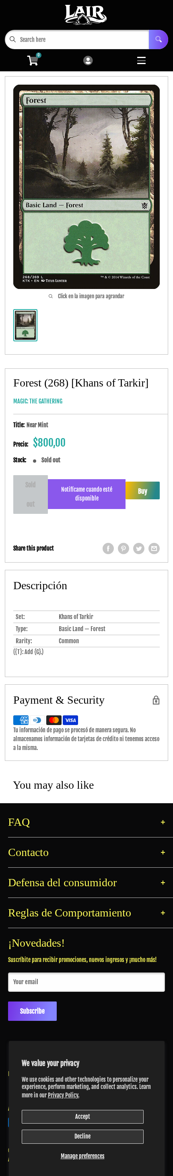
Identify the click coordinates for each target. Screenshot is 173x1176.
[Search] (158, 39)
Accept (82, 1116)
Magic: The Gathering (37, 401)
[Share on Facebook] (108, 548)
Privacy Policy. (63, 1095)
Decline (82, 1136)
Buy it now (143, 493)
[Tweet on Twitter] (138, 548)
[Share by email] (154, 548)
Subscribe (32, 1011)
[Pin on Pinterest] (123, 548)
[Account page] (88, 61)
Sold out (30, 494)
